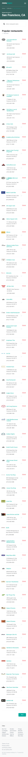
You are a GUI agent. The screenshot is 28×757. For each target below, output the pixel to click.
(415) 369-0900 (11, 48)
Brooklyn (12, 729)
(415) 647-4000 (10, 641)
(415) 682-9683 (10, 521)
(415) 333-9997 (10, 360)
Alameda (20, 730)
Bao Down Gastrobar (12, 687)
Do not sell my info (7, 749)
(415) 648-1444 (10, 441)
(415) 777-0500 (10, 319)
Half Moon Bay (5, 734)
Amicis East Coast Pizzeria (11, 326)
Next (22, 714)
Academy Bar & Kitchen (13, 137)
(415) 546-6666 (10, 334)
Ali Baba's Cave (10, 260)
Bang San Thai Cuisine (12, 674)
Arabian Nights (10, 434)
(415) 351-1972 (11, 118)
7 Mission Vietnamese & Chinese (13, 81)
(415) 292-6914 (10, 468)
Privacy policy (5, 745)
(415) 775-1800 (10, 144)
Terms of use (5, 743)
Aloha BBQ (9, 299)
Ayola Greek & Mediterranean (10, 541)
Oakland (4, 732)
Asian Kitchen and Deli (13, 514)
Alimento (8, 273)
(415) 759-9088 (10, 131)
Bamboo (9, 661)
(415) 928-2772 (10, 681)
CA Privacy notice (6, 747)
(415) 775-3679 (10, 668)
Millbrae (12, 735)
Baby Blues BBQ (10, 555)
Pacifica (12, 732)
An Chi (8, 353)
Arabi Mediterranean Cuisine (12, 420)
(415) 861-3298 (11, 89)
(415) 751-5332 (10, 589)
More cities (20, 735)
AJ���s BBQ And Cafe (12, 178)
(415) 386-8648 (10, 454)
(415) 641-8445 (10, 213)
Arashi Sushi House (12, 447)
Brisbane (4, 735)
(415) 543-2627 (10, 387)
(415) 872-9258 (10, 694)
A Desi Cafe (9, 124)
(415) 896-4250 (10, 562)
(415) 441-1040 (10, 239)
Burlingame (20, 734)
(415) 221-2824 (10, 347)
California (9, 8)
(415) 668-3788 (10, 495)
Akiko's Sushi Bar (11, 192)
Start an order (23, 43)
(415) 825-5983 (10, 186)
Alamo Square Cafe (11, 219)
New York (4, 729)
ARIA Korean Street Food (12, 461)
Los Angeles (5, 730)
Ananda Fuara (10, 366)
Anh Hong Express (12, 406)
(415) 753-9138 (10, 74)
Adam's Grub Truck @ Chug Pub (12, 151)
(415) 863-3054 (10, 267)
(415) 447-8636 (10, 226)
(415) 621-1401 (10, 628)
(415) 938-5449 (10, 615)
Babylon (8, 568)
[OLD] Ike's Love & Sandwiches (12, 110)
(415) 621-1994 (10, 373)
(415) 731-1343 (10, 655)
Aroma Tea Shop (11, 475)
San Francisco (13, 730)
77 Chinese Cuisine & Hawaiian (13, 95)
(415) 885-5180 (10, 413)
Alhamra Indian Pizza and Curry (12, 246)
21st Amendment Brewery (12, 40)
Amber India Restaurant (13, 312)
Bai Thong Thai (11, 595)
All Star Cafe (10, 286)
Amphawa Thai (10, 340)
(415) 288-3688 (10, 508)
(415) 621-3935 (10, 253)
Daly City (12, 734)
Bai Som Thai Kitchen (12, 581)
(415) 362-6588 (10, 482)
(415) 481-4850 (10, 428)
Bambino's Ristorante (13, 647)
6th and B (9, 67)
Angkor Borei (10, 393)
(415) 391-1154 (10, 549)
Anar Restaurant (11, 380)
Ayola (7, 527)
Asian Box (9, 501)
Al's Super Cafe (10, 206)
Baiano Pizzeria (11, 608)
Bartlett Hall (9, 700)
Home (3, 8)
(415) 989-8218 (10, 199)
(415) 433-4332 (10, 707)
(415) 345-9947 (10, 172)
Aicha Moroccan (11, 165)
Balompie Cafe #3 (11, 634)
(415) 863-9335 (10, 602)
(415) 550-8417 (10, 400)
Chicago (20, 729)
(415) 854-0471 (10, 158)
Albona (8, 232)
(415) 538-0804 (11, 61)
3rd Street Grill (11, 54)
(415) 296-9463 (10, 280)
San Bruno (20, 732)
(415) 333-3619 (10, 306)
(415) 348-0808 (10, 534)
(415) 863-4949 (11, 293)
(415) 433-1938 (10, 103)
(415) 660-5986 (10, 575)
